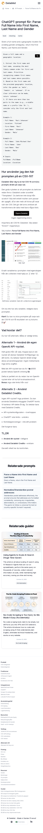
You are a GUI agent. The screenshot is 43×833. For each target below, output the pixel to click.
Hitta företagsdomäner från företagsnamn (13, 791)
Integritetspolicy (5, 766)
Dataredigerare (5, 667)
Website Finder (5, 694)
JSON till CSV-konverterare (9, 731)
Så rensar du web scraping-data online (12, 800)
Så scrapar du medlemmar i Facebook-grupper (14, 796)
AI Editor (3, 678)
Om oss (3, 752)
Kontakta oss (4, 761)
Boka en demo (5, 763)
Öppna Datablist (22, 213)
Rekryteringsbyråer (6, 719)
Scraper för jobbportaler (8, 692)
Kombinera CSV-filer (7, 680)
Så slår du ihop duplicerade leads (10, 812)
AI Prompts (18, 8)
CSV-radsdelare (5, 736)
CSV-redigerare (5, 664)
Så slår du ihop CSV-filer (8, 810)
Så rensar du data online (8, 798)
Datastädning (5, 703)
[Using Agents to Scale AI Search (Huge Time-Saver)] (21, 542)
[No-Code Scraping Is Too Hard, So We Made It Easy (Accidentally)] (21, 602)
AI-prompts (4, 777)
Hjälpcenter (4, 780)
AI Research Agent (6, 676)
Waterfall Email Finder (7, 687)
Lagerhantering (5, 710)
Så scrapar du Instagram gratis (9, 793)
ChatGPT (3, 689)
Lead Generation (6, 708)
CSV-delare (4, 738)
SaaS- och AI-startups (7, 724)
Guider (3, 773)
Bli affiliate (4, 759)
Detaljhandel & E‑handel (8, 722)
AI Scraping (4, 706)
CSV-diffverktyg (5, 734)
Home (7, 8)
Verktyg (3, 729)
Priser (2, 754)
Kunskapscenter (5, 782)
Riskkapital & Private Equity (9, 717)
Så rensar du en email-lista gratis (10, 803)
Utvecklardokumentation (8, 784)
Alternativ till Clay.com (7, 745)
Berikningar (4, 775)
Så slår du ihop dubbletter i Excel (10, 805)
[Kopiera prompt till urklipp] (37, 55)
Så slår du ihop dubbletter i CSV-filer (11, 808)
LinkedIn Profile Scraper (8, 697)
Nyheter (3, 756)
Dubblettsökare (5, 673)
